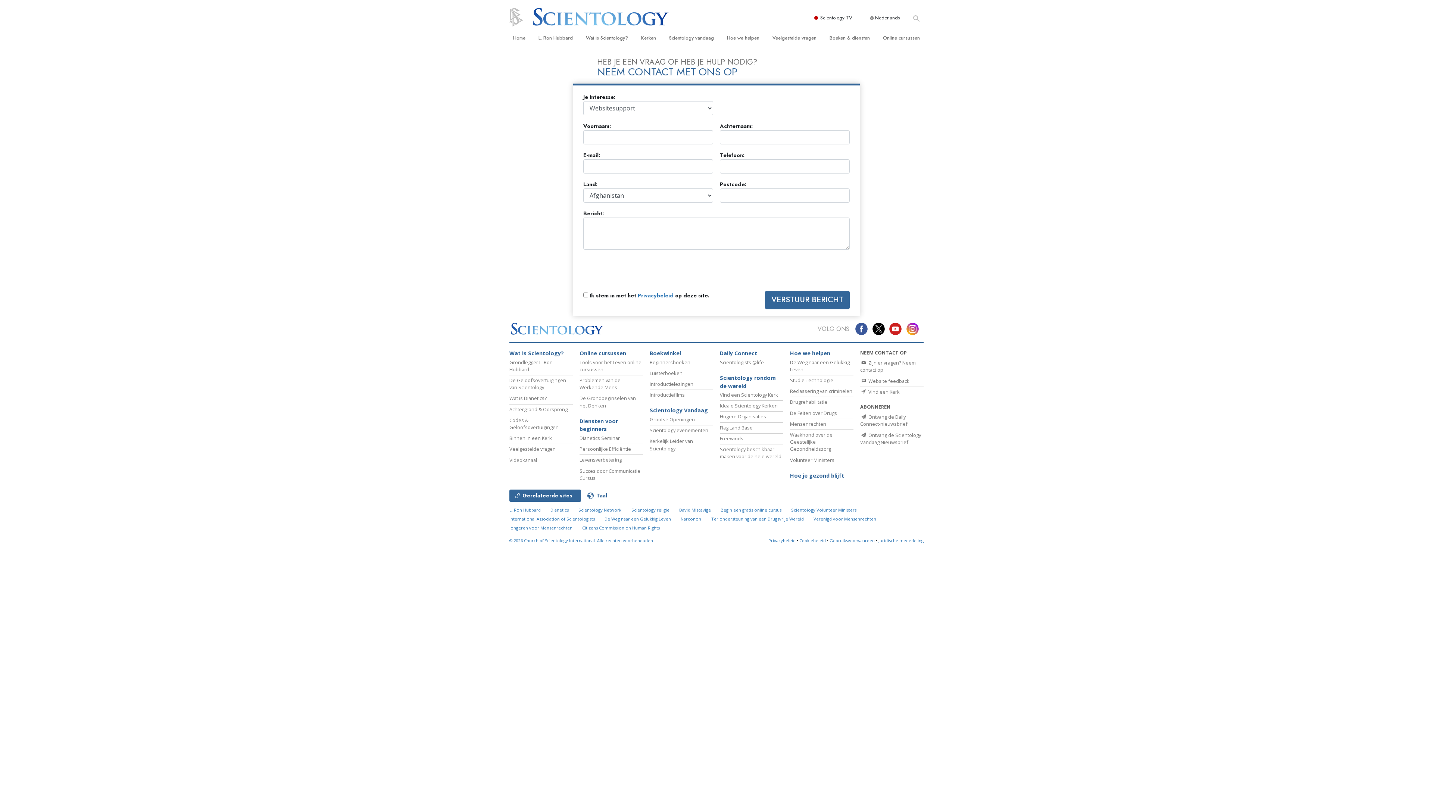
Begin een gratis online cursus (751, 510)
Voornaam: (597, 126)
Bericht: (593, 213)
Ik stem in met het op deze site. (648, 296)
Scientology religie (650, 510)
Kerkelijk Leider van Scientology (671, 445)
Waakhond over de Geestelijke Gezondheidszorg (811, 441)
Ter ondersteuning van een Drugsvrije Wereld (757, 519)
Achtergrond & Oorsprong (538, 409)
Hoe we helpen (743, 37)
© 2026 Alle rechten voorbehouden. (581, 540)
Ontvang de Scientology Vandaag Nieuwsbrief (890, 439)
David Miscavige (695, 510)
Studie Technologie (811, 380)
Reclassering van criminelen (821, 391)
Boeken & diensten (850, 37)
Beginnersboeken (670, 362)
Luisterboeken (666, 373)
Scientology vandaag (691, 37)
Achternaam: (736, 126)
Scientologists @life (742, 362)
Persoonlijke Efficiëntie (605, 449)
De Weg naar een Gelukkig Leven (638, 519)
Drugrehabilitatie (808, 402)
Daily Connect (738, 353)
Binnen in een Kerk (530, 438)
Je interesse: (599, 97)
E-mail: (591, 155)
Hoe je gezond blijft (817, 475)
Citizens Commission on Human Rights (621, 528)
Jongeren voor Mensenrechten (540, 528)
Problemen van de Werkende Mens (600, 384)
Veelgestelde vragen (794, 37)
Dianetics (559, 510)
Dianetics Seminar (600, 438)
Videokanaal (523, 460)
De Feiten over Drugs (813, 413)
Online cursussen (901, 37)
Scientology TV (836, 17)
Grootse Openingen (672, 419)
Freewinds (731, 438)
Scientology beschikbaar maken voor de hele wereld (750, 453)
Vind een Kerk (883, 391)
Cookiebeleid (812, 540)
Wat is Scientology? (607, 37)
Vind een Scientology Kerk (749, 394)
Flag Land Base (736, 427)
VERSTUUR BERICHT (807, 299)
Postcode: (733, 184)
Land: (590, 184)
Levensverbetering (601, 459)
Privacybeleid (656, 295)
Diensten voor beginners (599, 425)
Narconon (691, 519)
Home (519, 37)
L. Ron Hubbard (555, 37)
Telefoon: (732, 155)
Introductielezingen (671, 384)
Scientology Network (599, 510)
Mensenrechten (808, 424)
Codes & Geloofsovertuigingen (534, 424)
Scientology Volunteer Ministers (823, 510)
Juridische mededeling (901, 540)
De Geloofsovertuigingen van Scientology (537, 384)
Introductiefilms (667, 394)
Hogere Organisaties (743, 416)
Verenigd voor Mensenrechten (845, 519)
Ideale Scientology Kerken (749, 405)
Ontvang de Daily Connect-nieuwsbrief (884, 420)
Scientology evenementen (679, 430)
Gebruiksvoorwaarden (852, 540)
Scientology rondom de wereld (748, 382)
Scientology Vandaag (679, 410)
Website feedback (888, 381)
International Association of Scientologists (552, 519)
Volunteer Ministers (812, 460)
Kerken (648, 37)
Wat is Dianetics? (528, 398)
